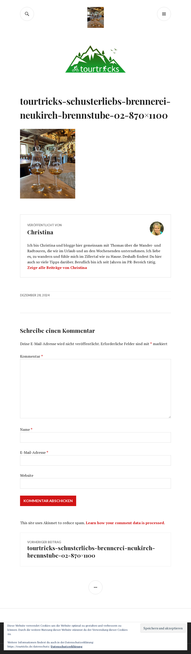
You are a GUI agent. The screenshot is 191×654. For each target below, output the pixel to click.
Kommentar (31, 356)
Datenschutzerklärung (66, 646)
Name (26, 429)
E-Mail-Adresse (34, 452)
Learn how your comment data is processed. (125, 522)
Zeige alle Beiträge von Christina (57, 267)
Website (26, 475)
